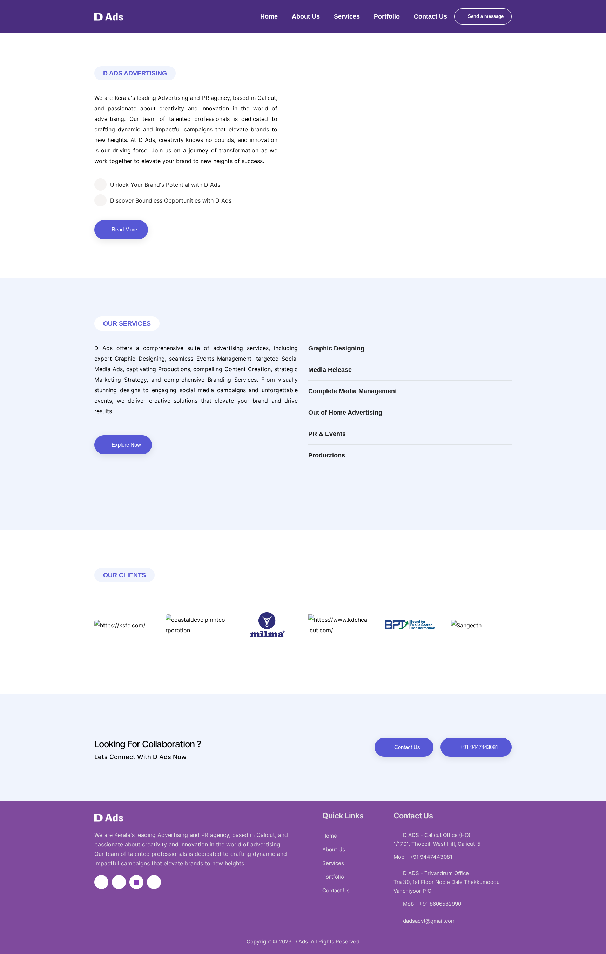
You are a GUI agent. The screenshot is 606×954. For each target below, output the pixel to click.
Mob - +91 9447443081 (422, 856)
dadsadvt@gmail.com (429, 921)
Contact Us (430, 16)
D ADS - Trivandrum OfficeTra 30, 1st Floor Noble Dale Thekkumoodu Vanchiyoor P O (446, 882)
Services (347, 16)
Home (269, 16)
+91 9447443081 (479, 747)
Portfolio (387, 16)
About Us (306, 16)
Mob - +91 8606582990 (432, 903)
